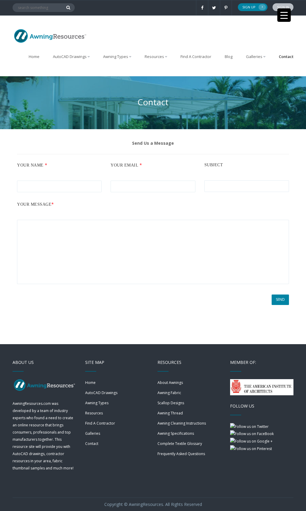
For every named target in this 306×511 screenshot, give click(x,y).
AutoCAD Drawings (101, 392)
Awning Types (96, 402)
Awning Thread (170, 413)
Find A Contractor (195, 56)
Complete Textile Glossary (179, 443)
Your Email (126, 165)
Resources (94, 413)
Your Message (35, 204)
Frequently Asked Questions (181, 453)
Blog (228, 56)
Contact (286, 56)
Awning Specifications (175, 433)
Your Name (32, 165)
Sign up (248, 7)
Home (34, 56)
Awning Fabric (169, 392)
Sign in (283, 7)
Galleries (254, 56)
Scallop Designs (170, 402)
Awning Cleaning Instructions (181, 423)
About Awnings (170, 382)
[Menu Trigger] (284, 15)
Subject (213, 165)
